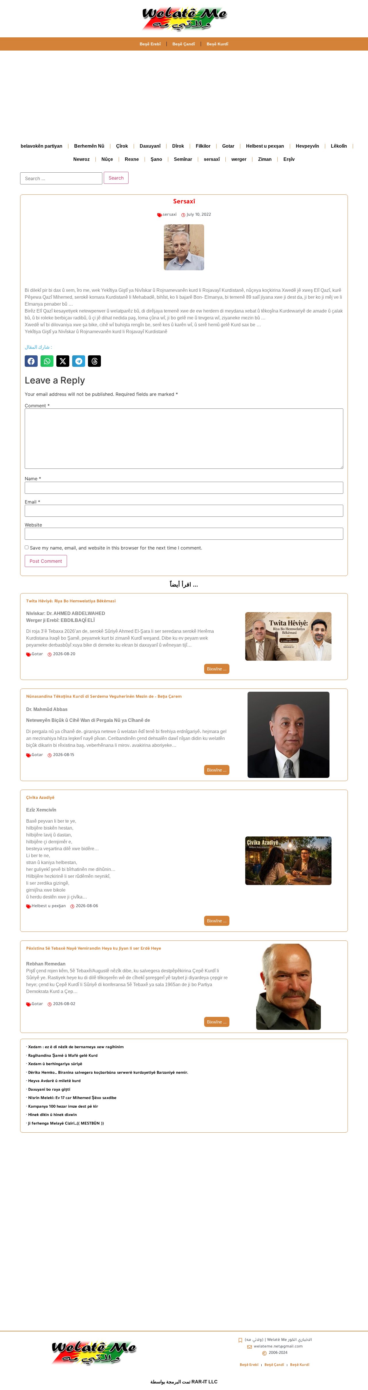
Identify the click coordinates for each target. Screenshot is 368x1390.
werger (238, 159)
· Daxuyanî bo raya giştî (48, 1090)
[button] (31, 361)
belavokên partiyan (41, 146)
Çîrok (122, 146)
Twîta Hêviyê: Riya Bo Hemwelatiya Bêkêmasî (71, 601)
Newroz (81, 159)
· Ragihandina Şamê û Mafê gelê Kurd (61, 1056)
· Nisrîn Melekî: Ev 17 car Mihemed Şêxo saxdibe (71, 1098)
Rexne (132, 159)
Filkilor (203, 146)
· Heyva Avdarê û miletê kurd (53, 1081)
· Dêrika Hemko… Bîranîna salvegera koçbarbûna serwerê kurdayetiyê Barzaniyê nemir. (107, 1073)
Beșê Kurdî (217, 44)
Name (33, 478)
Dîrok (178, 146)
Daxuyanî (150, 146)
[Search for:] (61, 178)
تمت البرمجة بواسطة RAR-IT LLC (184, 1381)
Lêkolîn (339, 146)
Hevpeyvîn (307, 146)
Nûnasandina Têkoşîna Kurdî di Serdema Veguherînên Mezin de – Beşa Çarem (104, 697)
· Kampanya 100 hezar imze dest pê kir (62, 1107)
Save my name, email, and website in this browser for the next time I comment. (116, 547)
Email (32, 502)
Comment (37, 405)
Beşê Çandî (183, 44)
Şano (156, 159)
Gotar (228, 146)
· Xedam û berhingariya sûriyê (54, 1064)
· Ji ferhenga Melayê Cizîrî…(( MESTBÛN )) (65, 1124)
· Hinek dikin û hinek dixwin (51, 1115)
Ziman (265, 159)
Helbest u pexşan (265, 146)
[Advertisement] (184, 93)
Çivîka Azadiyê (40, 798)
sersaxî (212, 159)
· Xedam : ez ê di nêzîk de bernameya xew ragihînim (75, 1047)
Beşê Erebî (150, 44)
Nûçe (107, 159)
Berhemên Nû (89, 146)
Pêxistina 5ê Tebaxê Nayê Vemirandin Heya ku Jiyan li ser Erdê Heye (93, 949)
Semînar (183, 159)
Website (33, 525)
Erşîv (289, 159)
